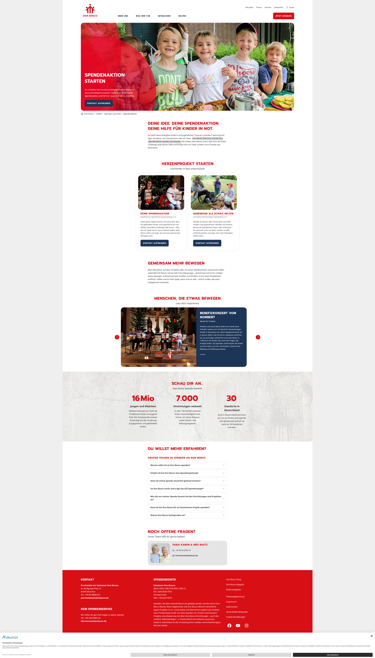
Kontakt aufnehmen (98, 103)
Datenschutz (232, 606)
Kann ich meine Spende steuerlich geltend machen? (175, 480)
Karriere (268, 7)
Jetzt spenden (284, 15)
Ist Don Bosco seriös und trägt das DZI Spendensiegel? (177, 488)
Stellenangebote (233, 589)
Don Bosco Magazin (235, 584)
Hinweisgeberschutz (235, 596)
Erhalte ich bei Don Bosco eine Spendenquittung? (174, 473)
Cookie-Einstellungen (235, 617)
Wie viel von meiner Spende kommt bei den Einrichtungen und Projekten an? (185, 498)
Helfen (182, 15)
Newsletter (278, 7)
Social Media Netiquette (237, 612)
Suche (291, 7)
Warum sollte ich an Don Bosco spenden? (170, 465)
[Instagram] (246, 625)
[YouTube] (237, 625)
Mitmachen (164, 15)
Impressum (231, 601)
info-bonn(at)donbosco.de (186, 555)
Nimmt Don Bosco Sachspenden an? (167, 515)
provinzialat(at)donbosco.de (95, 598)
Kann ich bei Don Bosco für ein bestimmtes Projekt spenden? (180, 507)
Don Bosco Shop (233, 579)
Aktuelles (249, 7)
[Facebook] (229, 625)
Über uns (123, 15)
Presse (259, 7)
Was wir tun (143, 15)
